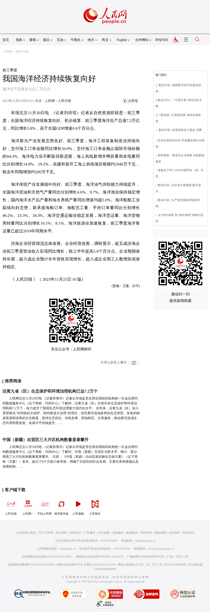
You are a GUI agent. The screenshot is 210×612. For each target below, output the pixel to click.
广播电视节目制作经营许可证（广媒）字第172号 (158, 556)
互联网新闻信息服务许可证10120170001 (47, 556)
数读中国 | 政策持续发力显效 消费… (181, 130)
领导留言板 (61, 513)
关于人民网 (46, 532)
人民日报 (11, 513)
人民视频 (78, 513)
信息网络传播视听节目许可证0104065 (31, 564)
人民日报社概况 (26, 532)
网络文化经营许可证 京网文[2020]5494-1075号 (86, 564)
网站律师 (160, 532)
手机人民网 (44, 513)
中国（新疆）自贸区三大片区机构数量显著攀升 (45, 439)
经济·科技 (22, 51)
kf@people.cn (68, 548)
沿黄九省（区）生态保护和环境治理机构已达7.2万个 (50, 391)
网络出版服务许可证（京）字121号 (140, 564)
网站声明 (146, 532)
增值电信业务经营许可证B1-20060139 (99, 556)
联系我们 (188, 532)
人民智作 (95, 513)
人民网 (7, 51)
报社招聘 (61, 532)
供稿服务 (118, 532)
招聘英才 (75, 532)
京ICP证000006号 (175, 564)
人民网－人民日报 (58, 100)
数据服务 (132, 532)
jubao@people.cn (145, 540)
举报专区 (161, 40)
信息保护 (174, 532)
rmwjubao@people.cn (160, 548)
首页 (5, 40)
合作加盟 (104, 532)
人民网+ (28, 513)
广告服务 (89, 532)
